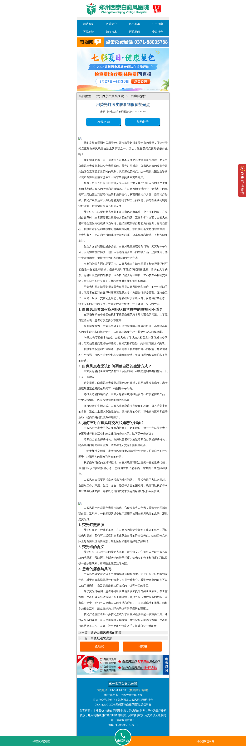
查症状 (99, 646)
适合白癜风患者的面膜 (106, 632)
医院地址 (88, 31)
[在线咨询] (123, 673)
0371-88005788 (118, 690)
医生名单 (134, 23)
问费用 (142, 646)
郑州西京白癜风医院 (110, 96)
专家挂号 (157, 31)
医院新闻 (134, 31)
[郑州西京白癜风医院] (123, 17)
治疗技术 (111, 31)
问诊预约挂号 (205, 741)
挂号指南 (157, 23)
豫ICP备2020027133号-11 (123, 725)
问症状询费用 (41, 741)
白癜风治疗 (138, 96)
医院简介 (111, 23)
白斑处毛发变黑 (101, 638)
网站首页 (88, 23)
